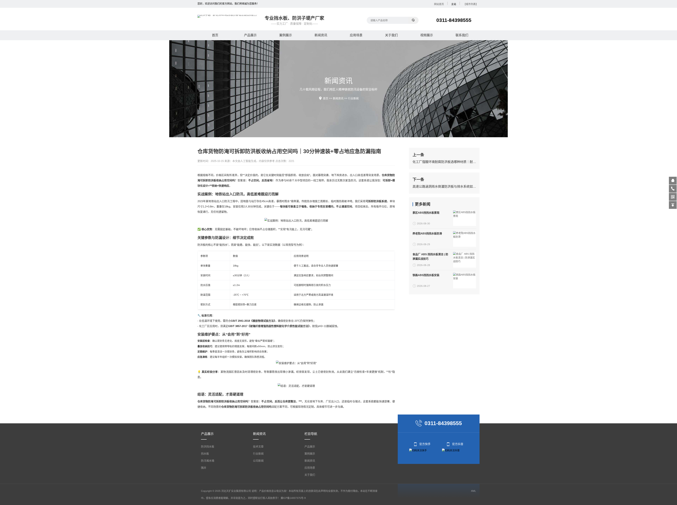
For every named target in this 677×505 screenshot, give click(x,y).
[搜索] (413, 20)
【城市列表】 (470, 4)
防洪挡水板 (207, 446)
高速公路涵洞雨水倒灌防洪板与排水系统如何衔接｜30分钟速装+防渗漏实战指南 (444, 186)
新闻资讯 (321, 35)
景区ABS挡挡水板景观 (426, 212)
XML (473, 490)
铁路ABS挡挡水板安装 (426, 275)
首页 (215, 35)
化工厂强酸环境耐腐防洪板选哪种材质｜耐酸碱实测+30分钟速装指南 (444, 162)
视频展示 (426, 35)
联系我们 (462, 35)
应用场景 (356, 35)
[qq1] (673, 181)
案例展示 (285, 35)
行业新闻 (353, 98)
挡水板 (205, 453)
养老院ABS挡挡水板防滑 (427, 233)
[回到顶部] (673, 205)
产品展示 (250, 35)
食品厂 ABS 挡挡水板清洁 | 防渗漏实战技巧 (430, 256)
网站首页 (439, 4)
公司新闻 (258, 460)
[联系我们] (673, 189)
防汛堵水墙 (207, 460)
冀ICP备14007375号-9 (293, 498)
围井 (203, 467)
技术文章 (258, 446)
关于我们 (391, 35)
